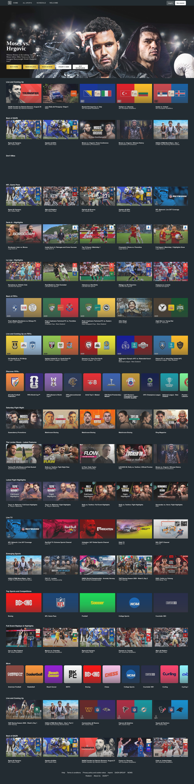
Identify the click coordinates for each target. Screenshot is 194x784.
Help (63, 772)
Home (15, 3)
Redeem (89, 776)
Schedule (41, 3)
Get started (180, 3)
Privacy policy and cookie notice (94, 772)
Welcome (54, 3)
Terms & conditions (74, 772)
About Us (97, 776)
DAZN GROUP (120, 772)
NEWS (130, 772)
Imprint (110, 772)
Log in (170, 3)
